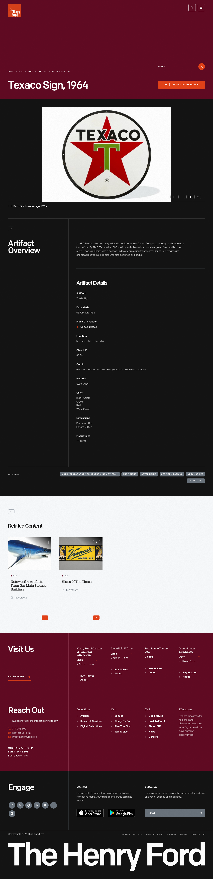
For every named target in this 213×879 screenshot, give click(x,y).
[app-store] (90, 813)
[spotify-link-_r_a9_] (12, 813)
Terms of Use (198, 834)
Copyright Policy (155, 834)
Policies (137, 834)
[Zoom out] (181, 197)
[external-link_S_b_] (34, 733)
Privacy (171, 834)
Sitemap (183, 834)
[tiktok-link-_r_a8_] (53, 805)
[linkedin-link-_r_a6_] (37, 805)
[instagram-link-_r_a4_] (20, 805)
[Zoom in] (173, 197)
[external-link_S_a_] (34, 729)
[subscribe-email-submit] (201, 813)
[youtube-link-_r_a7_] (45, 805)
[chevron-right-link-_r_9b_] (45, 617)
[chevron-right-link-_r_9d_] (96, 617)
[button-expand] (45, 542)
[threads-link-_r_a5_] (28, 805)
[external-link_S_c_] (34, 737)
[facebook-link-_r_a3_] (12, 805)
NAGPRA (126, 834)
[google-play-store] (121, 813)
